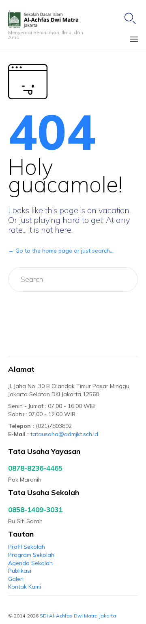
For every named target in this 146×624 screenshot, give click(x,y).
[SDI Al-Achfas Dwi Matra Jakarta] (51, 19)
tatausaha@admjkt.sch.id (64, 434)
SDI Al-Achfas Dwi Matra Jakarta (78, 616)
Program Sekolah (31, 555)
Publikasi (19, 570)
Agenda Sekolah (30, 563)
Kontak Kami (24, 586)
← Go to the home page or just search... (61, 250)
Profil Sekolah (26, 546)
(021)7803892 (54, 426)
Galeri (16, 579)
